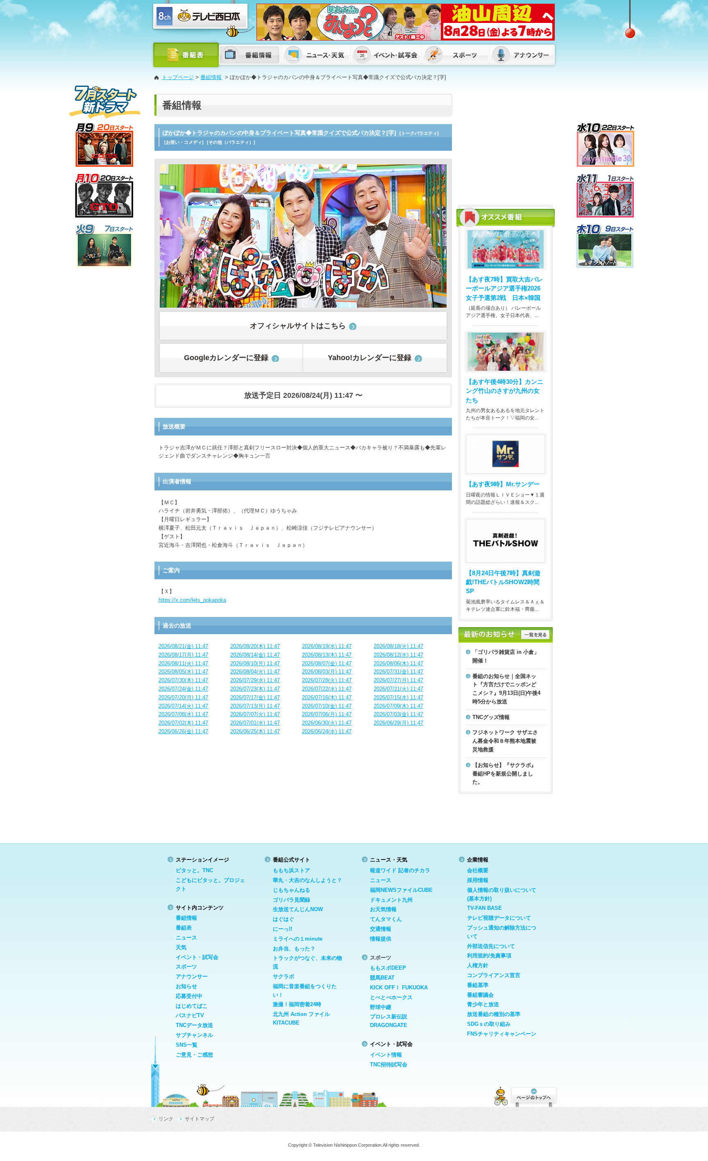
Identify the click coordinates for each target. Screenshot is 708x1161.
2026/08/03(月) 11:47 (327, 672)
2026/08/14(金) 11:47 (255, 655)
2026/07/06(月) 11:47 (327, 714)
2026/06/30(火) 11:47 (327, 723)
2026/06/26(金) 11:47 (183, 731)
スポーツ (186, 967)
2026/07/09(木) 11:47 (398, 706)
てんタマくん (386, 919)
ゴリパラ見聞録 (291, 900)
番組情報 (211, 77)
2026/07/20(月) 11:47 (183, 697)
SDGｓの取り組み (489, 1024)
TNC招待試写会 (388, 1064)
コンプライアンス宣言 (493, 975)
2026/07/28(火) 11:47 (327, 680)
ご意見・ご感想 (194, 1055)
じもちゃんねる (291, 890)
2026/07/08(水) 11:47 (183, 714)
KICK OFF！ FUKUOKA (399, 987)
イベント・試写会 (197, 957)
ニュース (186, 937)
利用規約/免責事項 (489, 955)
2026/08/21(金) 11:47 (183, 646)
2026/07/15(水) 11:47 (398, 697)
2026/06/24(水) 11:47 (327, 731)
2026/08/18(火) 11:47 (398, 646)
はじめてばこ (192, 1006)
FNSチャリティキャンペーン (501, 1034)
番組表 (184, 928)
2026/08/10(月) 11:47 (255, 663)
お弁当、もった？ (294, 949)
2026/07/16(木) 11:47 (327, 697)
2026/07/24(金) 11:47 (183, 689)
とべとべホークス (391, 997)
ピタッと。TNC (194, 870)
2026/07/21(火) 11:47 (398, 689)
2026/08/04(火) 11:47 (255, 672)
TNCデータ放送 (194, 1025)
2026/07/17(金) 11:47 (255, 697)
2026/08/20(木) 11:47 (255, 646)
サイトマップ (199, 1119)
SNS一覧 (186, 1045)
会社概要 (477, 870)
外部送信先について (491, 946)
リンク (166, 1119)
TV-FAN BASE (484, 908)
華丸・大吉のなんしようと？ (307, 880)
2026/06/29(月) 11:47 (398, 723)
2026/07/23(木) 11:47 (255, 689)
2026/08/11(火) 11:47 (183, 663)
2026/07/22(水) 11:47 (327, 689)
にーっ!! (282, 929)
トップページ (178, 77)
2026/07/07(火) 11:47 (255, 714)
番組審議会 (480, 995)
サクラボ (283, 976)
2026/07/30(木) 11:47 (183, 680)
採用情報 (477, 880)
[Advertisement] (505, 145)
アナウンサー (192, 976)
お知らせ (186, 986)
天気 (181, 947)
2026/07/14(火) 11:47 (183, 706)
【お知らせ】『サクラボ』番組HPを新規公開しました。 (504, 773)
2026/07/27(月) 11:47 (398, 680)
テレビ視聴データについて (499, 918)
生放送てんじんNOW (298, 909)
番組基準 (477, 985)
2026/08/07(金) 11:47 (327, 663)
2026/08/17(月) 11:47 (183, 655)
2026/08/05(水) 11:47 (183, 672)
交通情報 (380, 929)
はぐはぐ (283, 919)
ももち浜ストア (291, 870)
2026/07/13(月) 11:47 (255, 706)
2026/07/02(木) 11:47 (183, 723)
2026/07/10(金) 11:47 (327, 706)
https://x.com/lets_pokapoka (192, 600)
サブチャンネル (194, 1035)
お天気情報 (383, 909)
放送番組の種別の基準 (493, 1014)
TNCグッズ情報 (491, 717)
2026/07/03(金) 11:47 (398, 714)
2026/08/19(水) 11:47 (327, 646)
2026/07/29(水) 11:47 (255, 680)
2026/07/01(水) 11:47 (255, 723)
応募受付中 (189, 996)
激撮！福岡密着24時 (297, 1004)
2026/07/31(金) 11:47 (398, 672)
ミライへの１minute (297, 939)
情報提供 (380, 939)
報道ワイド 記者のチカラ (400, 870)
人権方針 (477, 965)
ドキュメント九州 (391, 900)
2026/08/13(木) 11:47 (327, 655)
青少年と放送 (483, 1004)
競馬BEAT (382, 978)
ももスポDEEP (388, 968)
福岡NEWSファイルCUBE (401, 890)
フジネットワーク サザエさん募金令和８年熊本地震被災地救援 (505, 741)
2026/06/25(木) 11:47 (255, 731)
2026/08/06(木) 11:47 (398, 663)
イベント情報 (386, 1055)
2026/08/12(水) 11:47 (398, 655)
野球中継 (380, 1007)
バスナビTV (190, 1015)
